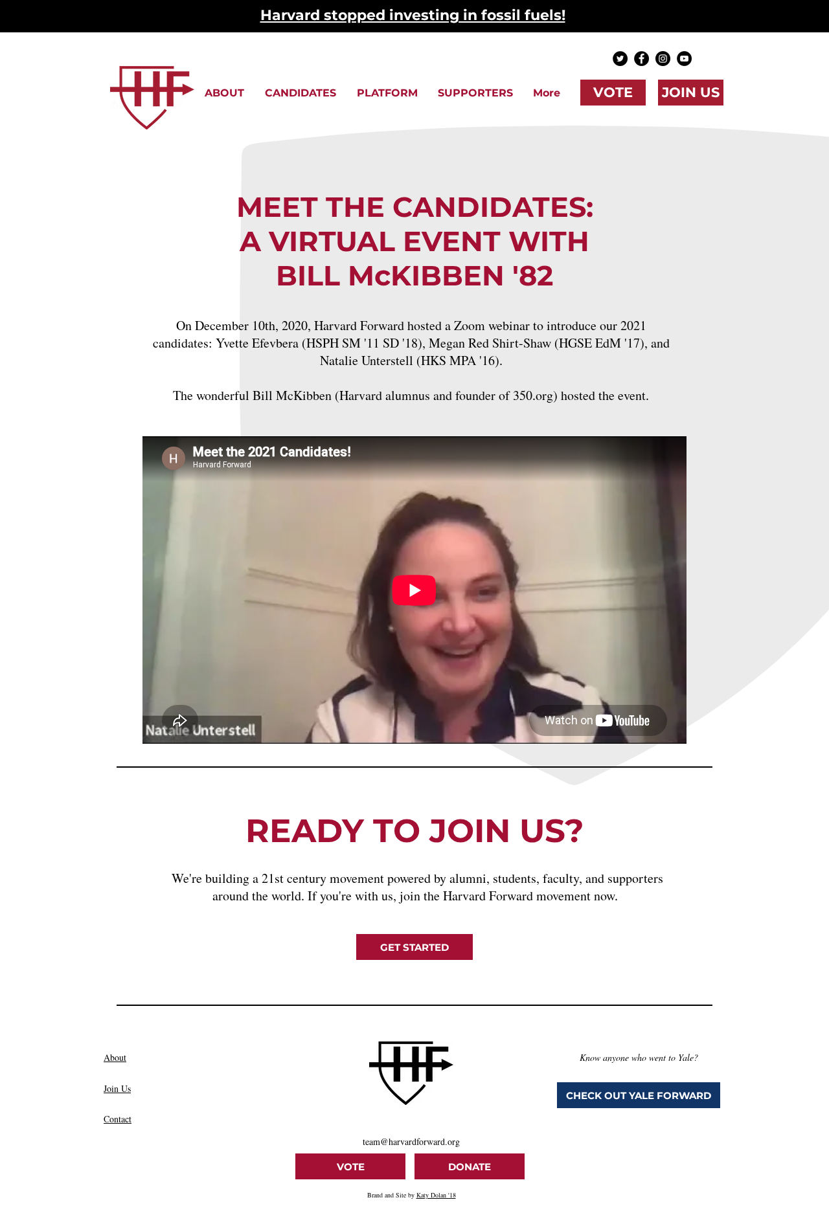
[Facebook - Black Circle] (641, 58)
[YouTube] (684, 58)
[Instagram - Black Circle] (662, 58)
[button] (224, 92)
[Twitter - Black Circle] (620, 58)
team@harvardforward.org (411, 1141)
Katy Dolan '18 (436, 1194)
